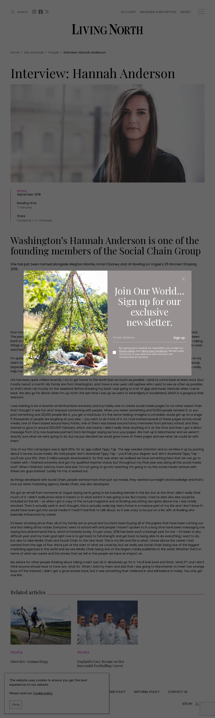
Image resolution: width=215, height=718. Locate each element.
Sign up (179, 338)
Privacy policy (127, 351)
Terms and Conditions (154, 351)
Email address (122, 339)
